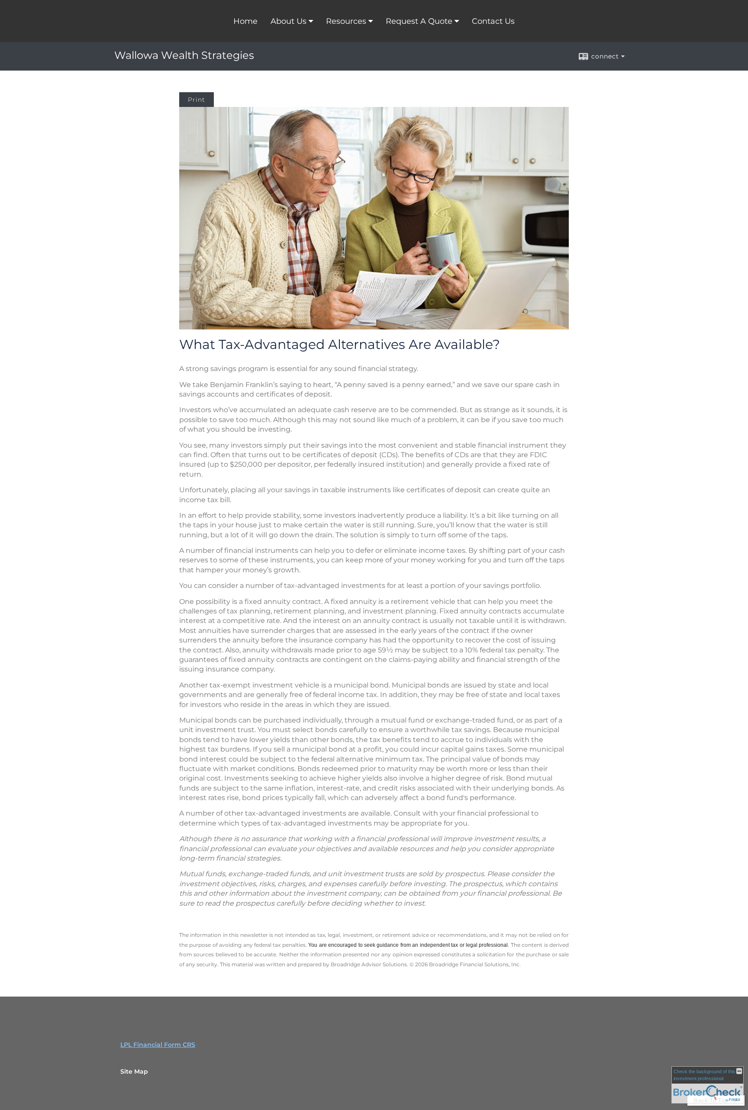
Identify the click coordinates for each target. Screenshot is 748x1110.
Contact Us (493, 21)
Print (196, 99)
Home (245, 21)
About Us (288, 21)
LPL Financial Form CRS (157, 1045)
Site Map (134, 1071)
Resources (346, 21)
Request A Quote (419, 21)
